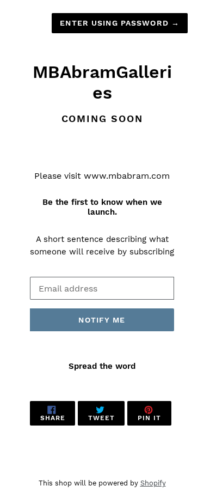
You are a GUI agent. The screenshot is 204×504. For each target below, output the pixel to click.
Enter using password (120, 23)
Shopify (153, 483)
